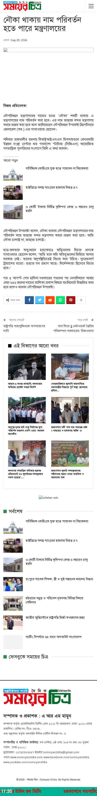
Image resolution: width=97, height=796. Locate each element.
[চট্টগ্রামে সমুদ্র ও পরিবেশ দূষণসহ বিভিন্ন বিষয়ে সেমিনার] (13, 603)
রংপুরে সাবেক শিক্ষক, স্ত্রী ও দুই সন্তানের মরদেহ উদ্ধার (59, 579)
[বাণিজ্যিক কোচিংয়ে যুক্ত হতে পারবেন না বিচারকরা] (13, 173)
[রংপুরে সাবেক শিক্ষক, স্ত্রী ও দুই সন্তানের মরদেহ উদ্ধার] (13, 584)
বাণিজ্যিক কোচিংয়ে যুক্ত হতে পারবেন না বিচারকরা (57, 168)
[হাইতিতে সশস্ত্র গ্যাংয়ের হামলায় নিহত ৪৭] (13, 192)
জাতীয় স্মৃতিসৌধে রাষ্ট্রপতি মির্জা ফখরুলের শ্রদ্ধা (55, 618)
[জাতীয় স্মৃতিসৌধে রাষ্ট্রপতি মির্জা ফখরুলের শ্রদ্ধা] (13, 623)
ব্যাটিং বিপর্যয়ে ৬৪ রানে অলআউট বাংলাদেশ (53, 637)
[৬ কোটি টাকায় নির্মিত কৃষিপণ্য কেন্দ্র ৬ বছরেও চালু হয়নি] (13, 212)
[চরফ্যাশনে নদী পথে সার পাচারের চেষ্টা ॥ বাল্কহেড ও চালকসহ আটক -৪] (70, 410)
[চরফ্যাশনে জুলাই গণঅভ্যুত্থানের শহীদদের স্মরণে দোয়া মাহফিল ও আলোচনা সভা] (70, 453)
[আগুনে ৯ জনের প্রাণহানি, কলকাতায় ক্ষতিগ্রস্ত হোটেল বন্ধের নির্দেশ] (27, 367)
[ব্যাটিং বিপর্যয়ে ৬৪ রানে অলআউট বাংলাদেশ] (13, 642)
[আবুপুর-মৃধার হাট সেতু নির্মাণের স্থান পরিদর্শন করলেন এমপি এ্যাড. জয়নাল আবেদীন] (27, 410)
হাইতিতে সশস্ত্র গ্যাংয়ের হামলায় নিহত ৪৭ (51, 187)
